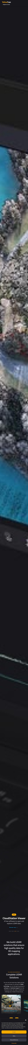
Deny (14, 1036)
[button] (25, 1020)
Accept (14, 1032)
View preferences (14, 1040)
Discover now (12, 927)
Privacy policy (14, 1043)
